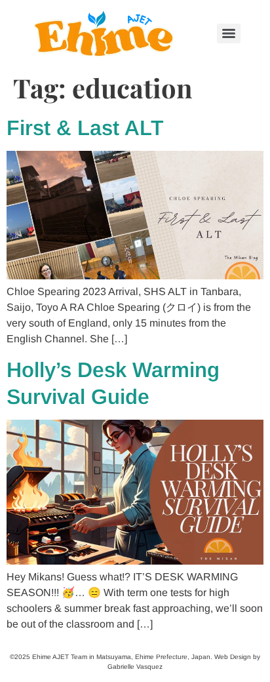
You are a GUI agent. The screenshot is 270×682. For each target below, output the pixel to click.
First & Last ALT (85, 128)
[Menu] (229, 33)
